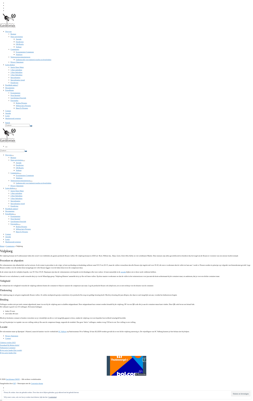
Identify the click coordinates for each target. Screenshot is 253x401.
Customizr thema (37, 383)
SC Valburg (62, 332)
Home (2, 246)
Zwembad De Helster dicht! (9, 345)
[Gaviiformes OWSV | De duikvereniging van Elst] (8, 27)
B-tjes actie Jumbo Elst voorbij (11, 350)
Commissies (10, 246)
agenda (123, 272)
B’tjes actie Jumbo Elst (8, 353)
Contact (8, 338)
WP (14, 383)
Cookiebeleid (52, 397)
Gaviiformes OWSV (13, 379)
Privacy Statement (11, 336)
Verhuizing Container (7, 348)
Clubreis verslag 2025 (8, 343)
